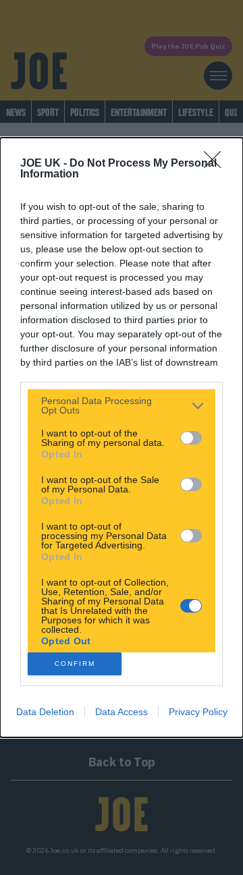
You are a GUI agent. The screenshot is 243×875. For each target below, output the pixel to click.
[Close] (217, 164)
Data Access (121, 711)
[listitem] (121, 405)
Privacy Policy (198, 711)
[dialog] (121, 437)
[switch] (191, 438)
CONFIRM (75, 663)
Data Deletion (45, 711)
